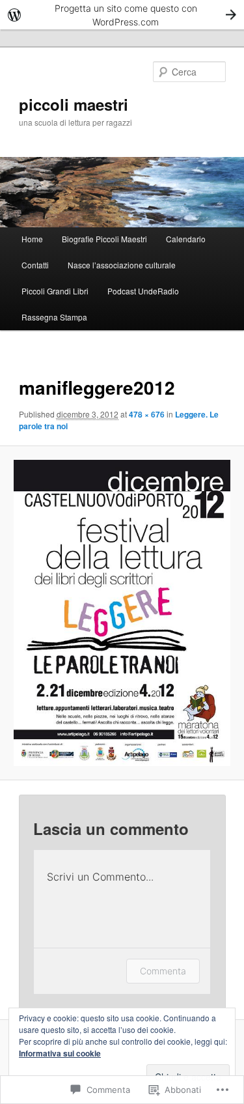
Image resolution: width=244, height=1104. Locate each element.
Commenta (163, 970)
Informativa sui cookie (60, 1053)
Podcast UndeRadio (143, 290)
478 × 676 (147, 414)
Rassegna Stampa (54, 316)
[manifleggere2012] (122, 613)
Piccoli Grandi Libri (54, 290)
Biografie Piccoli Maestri (104, 238)
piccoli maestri (73, 104)
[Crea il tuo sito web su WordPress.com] (122, 14)
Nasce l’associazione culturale (122, 264)
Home (32, 238)
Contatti (35, 264)
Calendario (186, 238)
